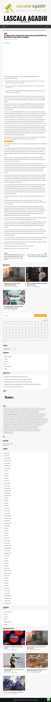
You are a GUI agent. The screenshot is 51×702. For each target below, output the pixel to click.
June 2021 (6, 580)
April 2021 (6, 585)
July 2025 (6, 470)
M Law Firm (6, 422)
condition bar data (8, 109)
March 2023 (6, 538)
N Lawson (29, 424)
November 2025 (7, 460)
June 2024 (6, 500)
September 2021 (7, 573)
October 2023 (7, 520)
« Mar (4, 341)
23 (44, 333)
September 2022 (7, 553)
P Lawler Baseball (36, 430)
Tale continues (9, 141)
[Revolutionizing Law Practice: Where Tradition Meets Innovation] (14, 274)
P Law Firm (28, 430)
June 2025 (6, 473)
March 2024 (6, 508)
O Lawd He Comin (22, 427)
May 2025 (6, 475)
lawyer (6, 33)
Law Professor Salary (38, 416)
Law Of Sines (21, 414)
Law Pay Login (42, 414)
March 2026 (6, 455)
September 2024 (7, 495)
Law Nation (42, 409)
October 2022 (7, 550)
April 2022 (6, 565)
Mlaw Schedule (27, 422)
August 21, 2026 (37, 286)
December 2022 (7, 545)
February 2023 (7, 540)
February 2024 (7, 510)
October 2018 (7, 600)
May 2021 (6, 583)
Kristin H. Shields (8, 39)
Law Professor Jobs (28, 416)
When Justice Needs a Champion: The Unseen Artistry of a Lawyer (37, 284)
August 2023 (7, 525)
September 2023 (7, 523)
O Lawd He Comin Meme (32, 427)
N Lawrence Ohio (7, 424)
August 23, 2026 (14, 286)
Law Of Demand (35, 411)
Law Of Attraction (26, 411)
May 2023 (6, 533)
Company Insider (25, 248)
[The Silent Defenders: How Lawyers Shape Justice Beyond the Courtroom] (14, 297)
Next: (37, 254)
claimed (29, 237)
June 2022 (6, 560)
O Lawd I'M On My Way (8, 430)
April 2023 (6, 535)
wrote (5, 211)
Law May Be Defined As (25, 409)
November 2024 (7, 490)
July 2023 (6, 528)
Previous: (14, 256)
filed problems (38, 222)
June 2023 (6, 530)
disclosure (8, 111)
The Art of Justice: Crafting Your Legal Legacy (13, 386)
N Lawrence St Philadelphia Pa (19, 424)
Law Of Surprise (29, 414)
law (18, 409)
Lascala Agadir (25, 18)
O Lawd (15, 427)
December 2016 (7, 603)
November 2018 (7, 598)
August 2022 (7, 555)
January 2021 (7, 593)
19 (19, 333)
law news (6, 361)
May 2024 (6, 503)
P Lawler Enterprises (8, 432)
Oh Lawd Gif (39, 424)
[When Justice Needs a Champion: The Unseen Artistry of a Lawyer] (37, 274)
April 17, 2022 (14, 39)
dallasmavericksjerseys (8, 443)
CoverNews (29, 700)
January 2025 (7, 485)
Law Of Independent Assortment (10, 414)
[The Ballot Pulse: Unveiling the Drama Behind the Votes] (14, 638)
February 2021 (7, 590)
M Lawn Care (12, 422)
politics (5, 368)
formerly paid (16, 121)
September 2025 (7, 465)
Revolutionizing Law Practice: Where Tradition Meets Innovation (12, 284)
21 (32, 333)
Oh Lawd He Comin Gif (8, 427)
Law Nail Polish (35, 409)
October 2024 (7, 493)
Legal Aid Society (7, 366)
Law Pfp (5, 416)
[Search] (47, 26)
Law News (6, 411)
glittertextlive (6, 445)
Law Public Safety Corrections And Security (13, 419)
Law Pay (35, 414)
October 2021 (7, 570)
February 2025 (7, 483)
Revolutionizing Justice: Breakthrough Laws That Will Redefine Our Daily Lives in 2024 (22, 384)
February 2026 (7, 458)
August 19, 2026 (14, 309)
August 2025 (7, 468)
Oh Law (34, 424)
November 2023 (7, 518)
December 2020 (7, 595)
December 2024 (7, 488)
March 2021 (6, 588)
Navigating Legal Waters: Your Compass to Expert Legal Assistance (18, 381)
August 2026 (7, 453)
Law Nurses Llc (13, 411)
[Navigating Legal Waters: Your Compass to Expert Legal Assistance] (14, 660)
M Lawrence (19, 422)
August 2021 (7, 575)
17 (6, 333)
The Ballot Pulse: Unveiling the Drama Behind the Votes (16, 376)
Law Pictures (11, 416)
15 (38, 331)
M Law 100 (26, 419)
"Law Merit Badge (7, 409)
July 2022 (6, 558)
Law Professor (19, 416)
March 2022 (6, 568)
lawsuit (21, 233)
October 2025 (7, 463)
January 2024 (7, 513)
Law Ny (18, 411)
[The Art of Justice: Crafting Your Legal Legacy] (14, 683)
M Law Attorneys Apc (42, 419)
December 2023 (7, 515)
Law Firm (6, 358)
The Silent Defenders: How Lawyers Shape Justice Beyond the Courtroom (13, 307)
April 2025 (6, 478)
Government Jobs (8, 356)
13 (25, 331)
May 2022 (6, 563)
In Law (14, 409)
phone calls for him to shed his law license (14, 127)
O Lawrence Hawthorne (19, 430)
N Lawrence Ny (43, 422)
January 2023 (7, 543)
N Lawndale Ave (35, 422)
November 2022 (7, 548)
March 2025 (6, 480)
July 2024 (6, 498)
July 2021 (6, 578)
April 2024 (6, 505)
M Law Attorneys (33, 419)
